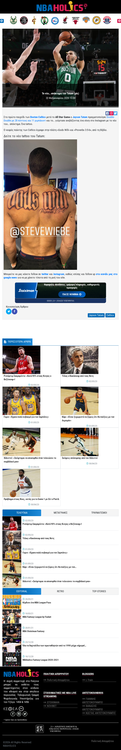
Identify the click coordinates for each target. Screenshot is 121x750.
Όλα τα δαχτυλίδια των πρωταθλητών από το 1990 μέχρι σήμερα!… (54, 645)
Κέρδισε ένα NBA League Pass (37, 602)
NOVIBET (52, 705)
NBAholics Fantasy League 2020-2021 (41, 659)
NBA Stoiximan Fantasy (33, 631)
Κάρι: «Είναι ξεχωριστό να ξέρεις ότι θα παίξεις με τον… (49, 567)
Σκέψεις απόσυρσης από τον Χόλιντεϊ (80, 458)
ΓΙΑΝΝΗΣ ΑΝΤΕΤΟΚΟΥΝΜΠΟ (92, 700)
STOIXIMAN (53, 702)
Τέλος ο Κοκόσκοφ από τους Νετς (78, 376)
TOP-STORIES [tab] (99, 591)
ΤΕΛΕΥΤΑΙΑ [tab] (21, 512)
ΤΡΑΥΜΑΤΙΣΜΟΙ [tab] (99, 512)
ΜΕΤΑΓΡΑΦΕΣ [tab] (60, 512)
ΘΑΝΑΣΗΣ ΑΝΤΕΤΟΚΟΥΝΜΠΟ (92, 707)
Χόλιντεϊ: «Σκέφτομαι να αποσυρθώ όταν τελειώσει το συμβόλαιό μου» (56, 581)
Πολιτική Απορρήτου (58, 679)
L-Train (89, 679)
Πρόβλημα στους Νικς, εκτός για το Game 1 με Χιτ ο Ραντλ (31, 499)
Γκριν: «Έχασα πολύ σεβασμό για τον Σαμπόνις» (26, 416)
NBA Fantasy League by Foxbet (37, 616)
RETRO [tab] (60, 591)
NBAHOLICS (9, 745)
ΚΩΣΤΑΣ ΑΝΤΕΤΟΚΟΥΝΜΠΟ (100, 713)
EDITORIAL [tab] (21, 591)
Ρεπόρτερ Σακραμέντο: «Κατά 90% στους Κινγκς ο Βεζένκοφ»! (52, 524)
